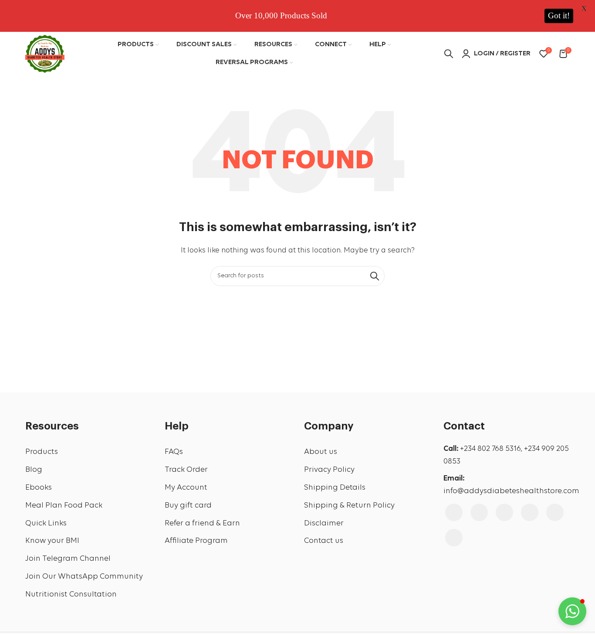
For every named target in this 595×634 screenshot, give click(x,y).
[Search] (448, 53)
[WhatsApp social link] (454, 537)
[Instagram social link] (479, 512)
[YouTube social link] (504, 512)
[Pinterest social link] (529, 512)
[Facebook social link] (454, 512)
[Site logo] (44, 52)
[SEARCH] (375, 276)
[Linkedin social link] (555, 512)
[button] (572, 611)
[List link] (88, 452)
